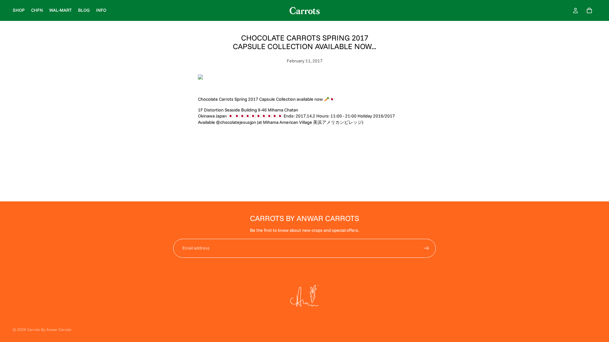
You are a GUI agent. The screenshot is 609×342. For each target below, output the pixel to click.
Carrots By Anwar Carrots (49, 329)
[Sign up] (426, 248)
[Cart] (589, 10)
